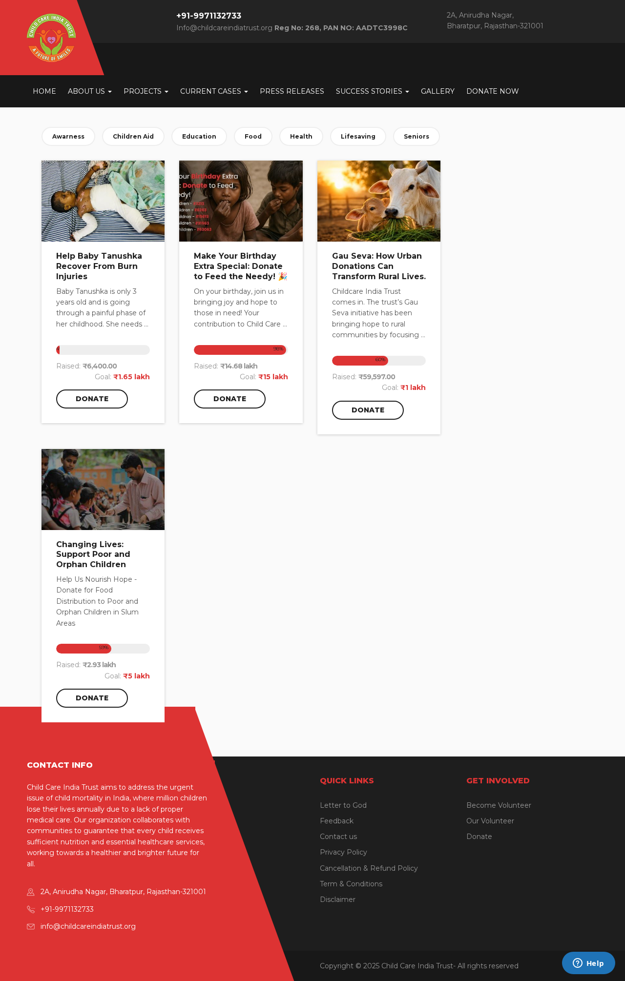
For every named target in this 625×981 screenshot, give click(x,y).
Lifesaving (358, 136)
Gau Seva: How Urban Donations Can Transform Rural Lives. (379, 266)
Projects (144, 91)
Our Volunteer (490, 821)
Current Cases (211, 91)
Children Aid (133, 136)
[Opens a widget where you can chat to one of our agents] (588, 964)
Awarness (68, 136)
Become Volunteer (498, 805)
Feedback (337, 821)
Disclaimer (337, 899)
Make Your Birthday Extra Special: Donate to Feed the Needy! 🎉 (241, 266)
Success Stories (370, 91)
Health (301, 136)
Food (253, 136)
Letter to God (343, 805)
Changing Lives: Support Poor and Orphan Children (93, 555)
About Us (87, 91)
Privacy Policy (343, 852)
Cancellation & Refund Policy (369, 868)
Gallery (438, 91)
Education (199, 136)
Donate (92, 398)
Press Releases (292, 91)
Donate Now (492, 91)
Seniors (416, 136)
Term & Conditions (351, 883)
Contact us (338, 836)
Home (44, 91)
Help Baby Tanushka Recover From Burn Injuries (99, 266)
